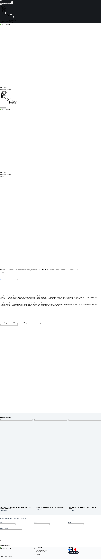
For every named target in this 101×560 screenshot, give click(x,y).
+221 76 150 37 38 (39, 548)
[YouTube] (75, 549)
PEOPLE (4, 95)
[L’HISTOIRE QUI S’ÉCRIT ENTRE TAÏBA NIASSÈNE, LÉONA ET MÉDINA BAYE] (85, 463)
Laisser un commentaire (4, 545)
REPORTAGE (10, 100)
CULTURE (9, 99)
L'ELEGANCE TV (3, 87)
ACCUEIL (4, 91)
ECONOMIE (4, 93)
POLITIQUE (4, 92)
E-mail (35, 522)
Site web (69, 522)
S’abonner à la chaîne (73, 552)
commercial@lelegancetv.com (41, 550)
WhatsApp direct (39, 554)
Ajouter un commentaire (5, 528)
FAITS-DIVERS (12, 103)
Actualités (4, 276)
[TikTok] (72, 549)
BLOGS (3, 96)
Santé (7, 276)
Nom (1, 522)
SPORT (3, 94)
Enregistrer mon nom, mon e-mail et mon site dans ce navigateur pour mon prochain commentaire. (19, 540)
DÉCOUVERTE (12, 102)
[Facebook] (69, 549)
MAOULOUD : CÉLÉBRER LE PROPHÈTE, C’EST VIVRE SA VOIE (49, 507)
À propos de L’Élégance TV (7, 105)
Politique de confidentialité (7, 104)
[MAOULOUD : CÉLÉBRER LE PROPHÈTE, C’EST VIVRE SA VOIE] (50, 463)
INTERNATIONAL (13, 101)
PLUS (3, 97)
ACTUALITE (7, 98)
